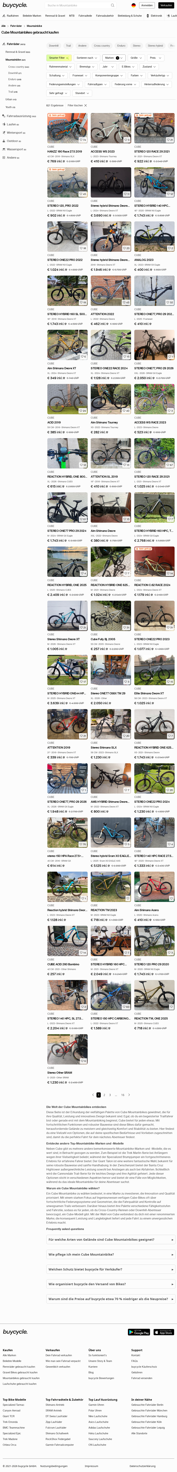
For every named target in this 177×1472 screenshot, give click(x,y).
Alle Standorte (139, 1433)
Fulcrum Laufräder (56, 1427)
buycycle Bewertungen (101, 1378)
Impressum (91, 1466)
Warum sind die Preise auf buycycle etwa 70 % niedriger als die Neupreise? (111, 1299)
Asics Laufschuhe (98, 1422)
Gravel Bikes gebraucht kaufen (20, 1372)
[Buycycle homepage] (15, 5)
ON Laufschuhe (97, 1444)
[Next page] (129, 1095)
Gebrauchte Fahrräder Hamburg (149, 1416)
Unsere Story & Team (100, 1361)
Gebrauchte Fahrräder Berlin (147, 1404)
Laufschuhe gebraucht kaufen (19, 1383)
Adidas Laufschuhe (99, 1427)
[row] (56, 115)
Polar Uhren (95, 1410)
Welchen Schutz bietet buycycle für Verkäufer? (111, 1269)
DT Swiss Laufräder (56, 1416)
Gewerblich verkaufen (58, 1366)
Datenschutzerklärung (143, 1466)
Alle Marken (9, 1355)
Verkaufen (166, 5)
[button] (56, 161)
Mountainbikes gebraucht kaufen (21, 1378)
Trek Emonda (10, 1422)
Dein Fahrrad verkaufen (59, 1355)
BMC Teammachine (14, 1427)
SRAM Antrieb (54, 1410)
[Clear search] (112, 5)
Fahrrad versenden (141, 1378)
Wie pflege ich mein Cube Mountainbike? (111, 1254)
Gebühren (136, 1372)
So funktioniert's (97, 1355)
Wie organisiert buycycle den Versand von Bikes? (111, 1284)
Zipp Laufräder (54, 1422)
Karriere (92, 1366)
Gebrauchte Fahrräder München (149, 1410)
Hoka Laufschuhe (98, 1433)
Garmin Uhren (96, 1404)
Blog (91, 1372)
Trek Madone (10, 1439)
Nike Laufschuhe (97, 1416)
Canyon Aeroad (11, 1410)
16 (122, 1095)
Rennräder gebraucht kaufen (19, 1366)
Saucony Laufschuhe (100, 1439)
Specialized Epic (12, 1433)
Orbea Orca (9, 1444)
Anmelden (147, 5)
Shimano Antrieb (55, 1404)
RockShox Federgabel (58, 1439)
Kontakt (135, 1355)
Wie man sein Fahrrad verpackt (63, 1361)
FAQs (134, 1361)
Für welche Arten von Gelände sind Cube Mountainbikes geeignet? (111, 1239)
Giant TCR (9, 1416)
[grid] (56, 115)
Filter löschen (75, 105)
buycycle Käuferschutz (144, 1366)
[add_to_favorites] (128, 898)
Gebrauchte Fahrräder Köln (146, 1422)
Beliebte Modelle (12, 1361)
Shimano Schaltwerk (57, 1433)
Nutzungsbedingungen (54, 1466)
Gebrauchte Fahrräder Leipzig (148, 1427)
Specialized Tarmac (13, 1404)
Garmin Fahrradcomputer (60, 1444)
